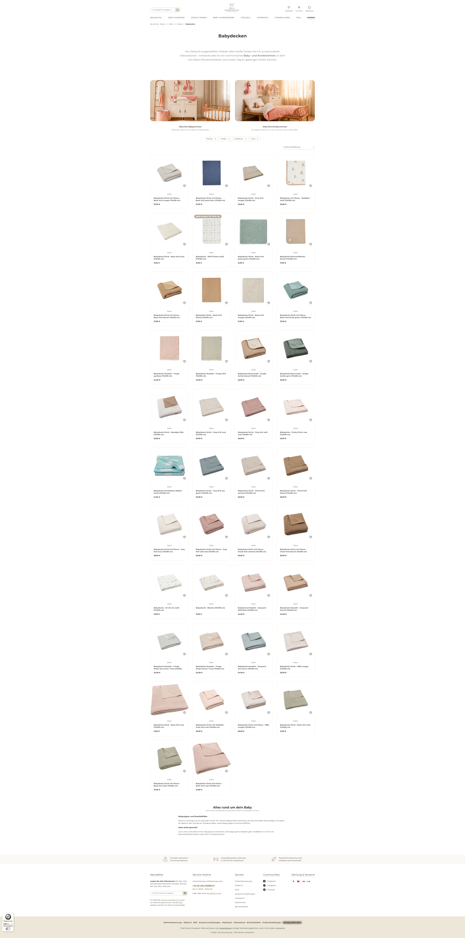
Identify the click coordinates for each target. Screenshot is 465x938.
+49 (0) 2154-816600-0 (204, 885)
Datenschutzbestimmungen (173, 900)
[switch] (8, 928)
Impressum (240, 898)
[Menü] (12, 914)
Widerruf (239, 885)
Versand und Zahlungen (245, 894)
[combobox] (162, 10)
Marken (209, 139)
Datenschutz (240, 902)
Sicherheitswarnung (243, 881)
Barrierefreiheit (241, 907)
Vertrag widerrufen (292, 922)
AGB (180, 902)
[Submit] (185, 893)
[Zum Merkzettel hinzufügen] (184, 185)
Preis (253, 139)
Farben (224, 139)
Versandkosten (225, 928)
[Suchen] (177, 10)
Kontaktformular (214, 893)
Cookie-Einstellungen (271, 922)
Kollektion (239, 139)
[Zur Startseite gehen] (232, 7)
